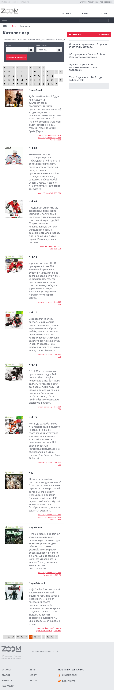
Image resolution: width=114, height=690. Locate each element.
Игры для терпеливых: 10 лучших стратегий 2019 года (88, 45)
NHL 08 (33, 148)
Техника (66, 13)
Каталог (6, 670)
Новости (6, 680)
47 (52, 637)
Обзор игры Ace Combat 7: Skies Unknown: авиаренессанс (87, 55)
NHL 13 (33, 417)
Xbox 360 (57, 140)
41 (26, 637)
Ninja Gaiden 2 (37, 583)
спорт (39, 193)
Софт (104, 13)
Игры (14, 26)
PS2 (55, 193)
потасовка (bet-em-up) (45, 628)
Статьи (5, 675)
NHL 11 (33, 312)
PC (44, 193)
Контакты (16, 658)
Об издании (6, 656)
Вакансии (5, 658)
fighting (46, 575)
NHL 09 (33, 201)
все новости (104, 34)
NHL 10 (33, 257)
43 (35, 637)
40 (22, 637)
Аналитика (93, 2)
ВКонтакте (68, 681)
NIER (31, 472)
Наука (85, 13)
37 (9, 637)
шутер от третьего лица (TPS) (49, 135)
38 (13, 637)
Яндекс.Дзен (69, 675)
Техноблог (8, 686)
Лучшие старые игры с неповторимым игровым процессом (83, 67)
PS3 (51, 140)
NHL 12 (33, 364)
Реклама (17, 656)
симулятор (43, 246)
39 (18, 637)
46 (48, 637)
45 (43, 637)
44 (39, 637)
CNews (83, 2)
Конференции (106, 2)
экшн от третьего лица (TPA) (49, 138)
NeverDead (35, 90)
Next (89, 86)
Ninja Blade (35, 527)
